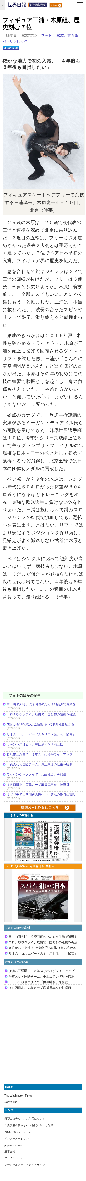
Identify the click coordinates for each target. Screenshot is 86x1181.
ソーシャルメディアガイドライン (24, 1164)
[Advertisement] (43, 649)
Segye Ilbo (10, 1101)
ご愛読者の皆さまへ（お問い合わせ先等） (30, 1125)
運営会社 (9, 1151)
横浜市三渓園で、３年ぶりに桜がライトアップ (41, 754)
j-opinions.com (13, 1145)
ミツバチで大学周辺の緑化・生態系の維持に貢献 (41, 794)
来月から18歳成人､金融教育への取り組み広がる (40, 724)
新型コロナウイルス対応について (24, 1118)
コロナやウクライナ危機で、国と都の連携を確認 (41, 714)
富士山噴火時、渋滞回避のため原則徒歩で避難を (41, 704)
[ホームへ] (27, 6)
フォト (46, 36)
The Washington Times (18, 1095)
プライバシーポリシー (18, 1158)
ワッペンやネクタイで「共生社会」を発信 (36, 774)
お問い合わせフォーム (18, 1131)
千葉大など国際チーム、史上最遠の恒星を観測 (39, 764)
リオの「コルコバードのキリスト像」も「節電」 (41, 734)
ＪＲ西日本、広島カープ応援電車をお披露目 (38, 784)
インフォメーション (16, 1138)
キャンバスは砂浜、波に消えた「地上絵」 (36, 744)
